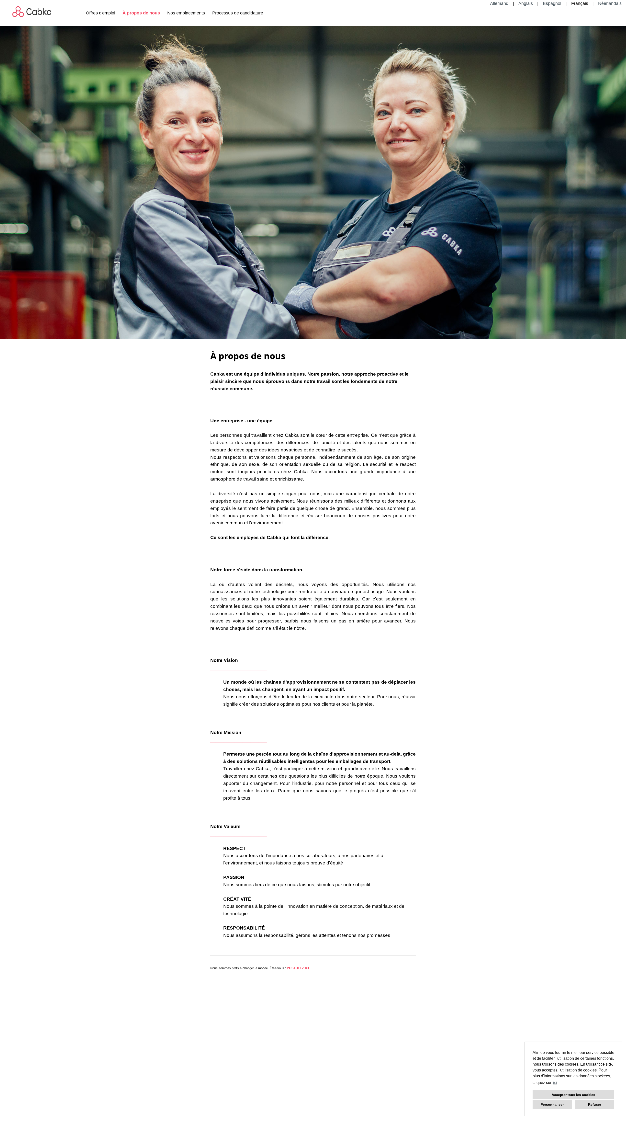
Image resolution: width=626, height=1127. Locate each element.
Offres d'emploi (100, 13)
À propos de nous (141, 13)
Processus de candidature (237, 13)
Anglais (525, 3)
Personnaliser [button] (552, 1104)
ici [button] (555, 1083)
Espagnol (552, 3)
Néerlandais (610, 3)
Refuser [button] (594, 1104)
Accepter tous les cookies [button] (573, 1095)
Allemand (499, 3)
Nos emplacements (186, 13)
